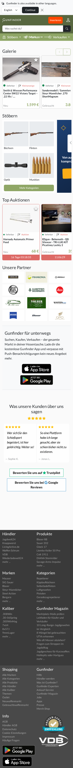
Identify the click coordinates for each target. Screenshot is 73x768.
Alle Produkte (10, 682)
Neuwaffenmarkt (11, 701)
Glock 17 (42, 546)
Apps (39, 701)
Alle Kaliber (8, 689)
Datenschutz (9, 729)
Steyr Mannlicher (11, 589)
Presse (40, 704)
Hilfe (39, 674)
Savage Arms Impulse (49, 561)
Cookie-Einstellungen (14, 732)
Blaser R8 (42, 539)
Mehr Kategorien (29, 187)
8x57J (6, 629)
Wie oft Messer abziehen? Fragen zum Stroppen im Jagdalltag (51, 644)
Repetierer (42, 578)
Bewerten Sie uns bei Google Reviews (36, 485)
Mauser (6, 578)
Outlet (6, 697)
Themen (6, 693)
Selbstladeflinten (46, 586)
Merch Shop (43, 708)
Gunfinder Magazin (47, 693)
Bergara (6, 597)
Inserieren (55, 20)
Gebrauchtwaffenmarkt (15, 704)
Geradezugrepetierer (48, 597)
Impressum (8, 736)
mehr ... (6, 561)
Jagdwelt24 (9, 539)
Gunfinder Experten (48, 686)
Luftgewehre (44, 589)
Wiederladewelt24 (12, 558)
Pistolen (41, 593)
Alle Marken (9, 674)
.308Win (7, 613)
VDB (5, 554)
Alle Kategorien (11, 678)
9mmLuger (8, 632)
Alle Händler (9, 686)
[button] (67, 20)
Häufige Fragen (10, 740)
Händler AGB (9, 725)
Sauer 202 (42, 543)
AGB (5, 721)
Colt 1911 (42, 554)
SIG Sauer (7, 582)
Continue (30, 10)
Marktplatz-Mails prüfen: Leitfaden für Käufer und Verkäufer (50, 617)
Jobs (39, 697)
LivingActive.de (10, 546)
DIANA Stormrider (47, 558)
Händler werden (46, 678)
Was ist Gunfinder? (47, 682)
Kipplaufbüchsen (46, 582)
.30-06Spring (9, 617)
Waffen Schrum (10, 550)
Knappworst (9, 543)
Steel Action (9, 593)
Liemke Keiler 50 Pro (48, 550)
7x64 (5, 625)
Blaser (5, 586)
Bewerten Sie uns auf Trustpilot (36, 473)
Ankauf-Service (45, 689)
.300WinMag (9, 621)
